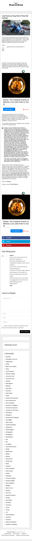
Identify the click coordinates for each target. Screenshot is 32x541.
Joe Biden (8, 444)
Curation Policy (7, 533)
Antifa (7, 364)
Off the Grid (9, 461)
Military (8, 454)
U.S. (7, 512)
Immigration (9, 432)
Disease (8, 381)
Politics (8, 473)
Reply (11, 285)
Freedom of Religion (12, 405)
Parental (8, 466)
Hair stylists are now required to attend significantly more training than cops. (15, 174)
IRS (7, 442)
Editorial (8, 386)
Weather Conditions (11, 524)
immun (12, 255)
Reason (9, 181)
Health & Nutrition (11, 425)
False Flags (9, 393)
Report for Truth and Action (22, 535)
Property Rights (10, 480)
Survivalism (9, 500)
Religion (8, 485)
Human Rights (10, 429)
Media (7, 449)
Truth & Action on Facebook (7, 535)
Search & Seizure (11, 495)
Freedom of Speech (11, 408)
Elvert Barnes (14, 184)
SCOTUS (8, 493)
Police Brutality (10, 468)
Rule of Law (9, 488)
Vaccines (8, 517)
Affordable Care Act (11, 359)
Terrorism (8, 502)
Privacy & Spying (10, 478)
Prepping (8, 476)
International (9, 437)
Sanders (8, 490)
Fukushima (9, 412)
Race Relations (10, 483)
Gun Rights (9, 420)
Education (8, 388)
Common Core (10, 376)
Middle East (9, 451)
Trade (7, 507)
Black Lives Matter (11, 366)
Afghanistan (9, 361)
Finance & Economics (12, 398)
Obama (8, 456)
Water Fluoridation (11, 522)
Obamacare (9, 459)
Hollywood (9, 427)
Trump (7, 510)
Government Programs (12, 417)
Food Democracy (11, 400)
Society (8, 497)
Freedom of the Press (12, 410)
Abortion (8, 357)
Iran (7, 439)
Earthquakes (9, 383)
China (7, 369)
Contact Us (23, 533)
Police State (9, 471)
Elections (8, 391)
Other (7, 463)
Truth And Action (11, 532)
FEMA (7, 395)
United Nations (10, 514)
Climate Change (10, 374)
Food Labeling (10, 403)
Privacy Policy (16, 533)
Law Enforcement (11, 446)
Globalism (8, 415)
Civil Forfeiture (10, 371)
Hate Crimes (9, 422)
